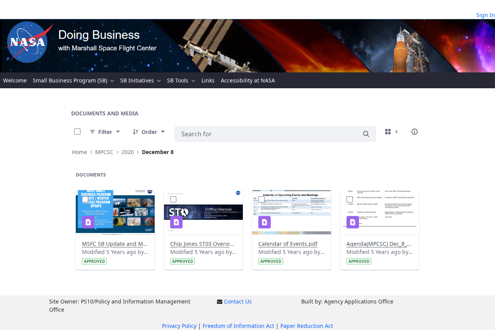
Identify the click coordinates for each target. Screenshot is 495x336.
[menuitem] (15, 80)
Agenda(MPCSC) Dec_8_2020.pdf (379, 243)
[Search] (366, 134)
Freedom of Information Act (238, 325)
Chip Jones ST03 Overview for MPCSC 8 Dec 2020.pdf (203, 243)
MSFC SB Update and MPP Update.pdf (115, 243)
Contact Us (238, 301)
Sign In (485, 15)
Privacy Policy (179, 325)
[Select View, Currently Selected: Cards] (392, 131)
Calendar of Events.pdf (287, 243)
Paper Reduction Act (306, 325)
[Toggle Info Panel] (414, 131)
